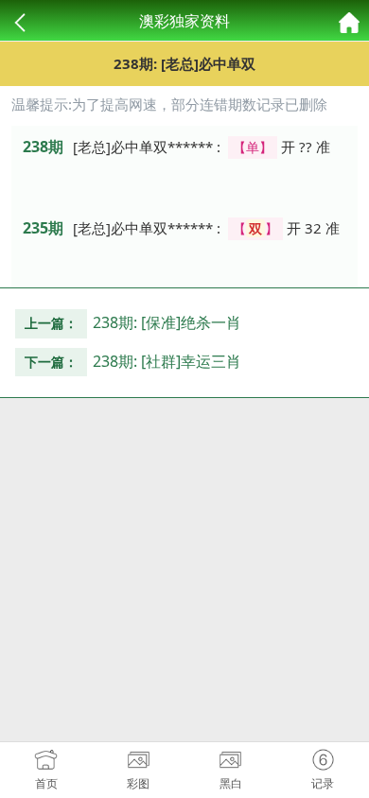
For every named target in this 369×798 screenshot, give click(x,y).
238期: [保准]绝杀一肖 (167, 322)
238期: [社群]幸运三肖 (167, 361)
